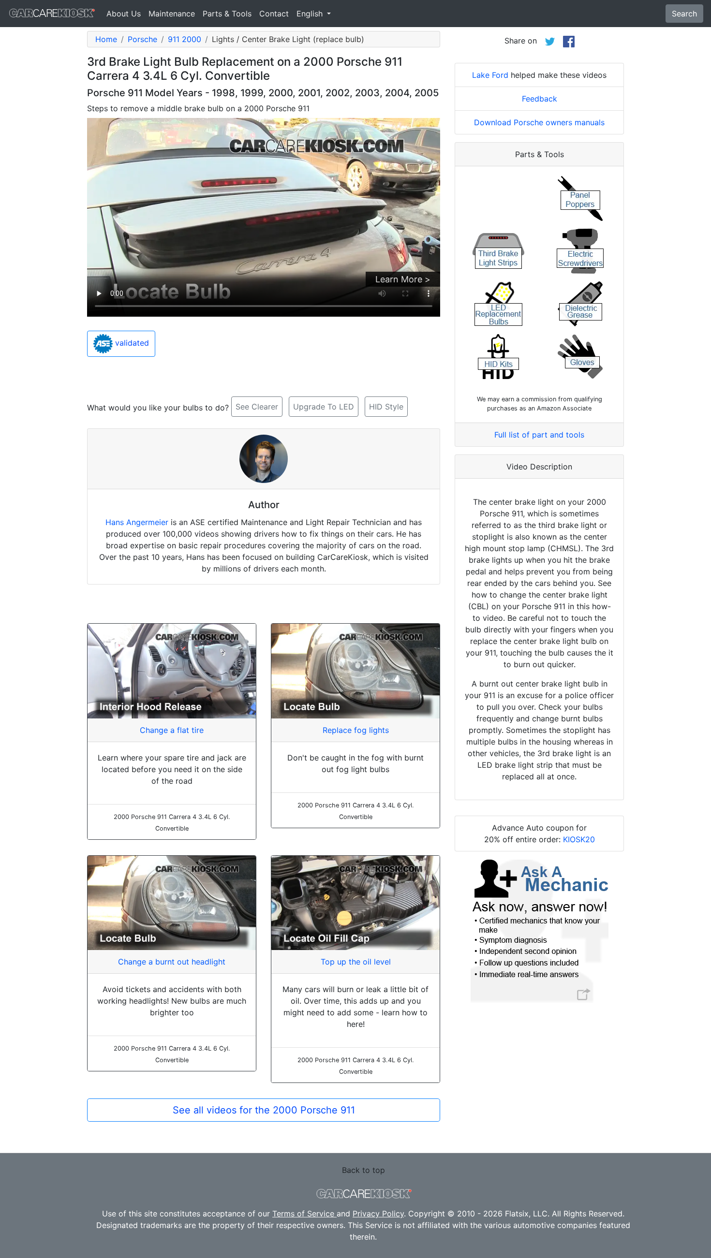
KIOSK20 (579, 839)
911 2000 (184, 39)
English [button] (310, 13)
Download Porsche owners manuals (539, 122)
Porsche (142, 39)
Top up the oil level (356, 961)
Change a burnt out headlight (171, 961)
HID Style (386, 406)
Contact (274, 13)
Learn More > (402, 279)
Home (106, 39)
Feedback (539, 98)
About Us (123, 13)
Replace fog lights (356, 730)
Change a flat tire (172, 730)
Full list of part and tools (539, 434)
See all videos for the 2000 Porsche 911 (264, 1110)
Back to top (363, 1170)
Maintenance (171, 13)
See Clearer (257, 406)
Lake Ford (490, 75)
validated (131, 343)
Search (684, 13)
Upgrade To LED (323, 406)
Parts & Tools (227, 13)
